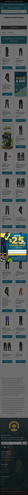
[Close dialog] (26, 234)
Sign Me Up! (17, 254)
